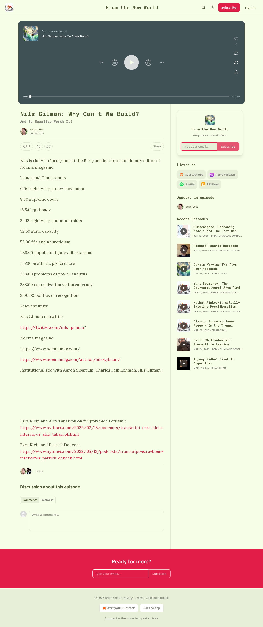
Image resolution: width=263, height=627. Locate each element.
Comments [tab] (30, 500)
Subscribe (229, 7)
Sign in (250, 7)
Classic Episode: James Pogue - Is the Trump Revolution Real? (214, 323)
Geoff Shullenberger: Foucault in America (212, 342)
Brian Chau (37, 129)
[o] (183, 231)
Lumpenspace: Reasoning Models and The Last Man (215, 229)
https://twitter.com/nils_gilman (52, 327)
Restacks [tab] (47, 500)
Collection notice (157, 598)
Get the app (151, 608)
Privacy (128, 598)
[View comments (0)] (236, 53)
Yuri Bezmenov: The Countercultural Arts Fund (217, 285)
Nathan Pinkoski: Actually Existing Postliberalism (217, 304)
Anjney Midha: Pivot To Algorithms (214, 361)
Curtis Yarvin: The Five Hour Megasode (215, 266)
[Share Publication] (212, 7)
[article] (210, 231)
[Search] (203, 7)
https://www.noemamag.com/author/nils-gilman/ (70, 359)
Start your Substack (121, 608)
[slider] (129, 96)
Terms (139, 598)
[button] (101, 62)
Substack (111, 618)
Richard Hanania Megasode (216, 246)
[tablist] (38, 500)
